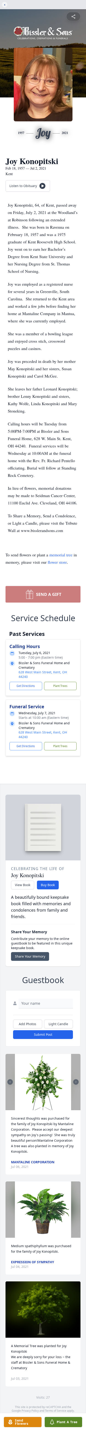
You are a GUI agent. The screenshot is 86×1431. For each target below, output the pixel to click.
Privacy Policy (30, 1411)
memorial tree (60, 555)
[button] (43, 1082)
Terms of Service (55, 1411)
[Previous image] (10, 1082)
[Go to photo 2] (44, 1107)
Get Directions (26, 686)
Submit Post (43, 1034)
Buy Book (48, 885)
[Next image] (76, 1082)
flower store (57, 562)
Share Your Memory (30, 956)
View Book (22, 885)
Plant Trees (60, 686)
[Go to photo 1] (42, 1107)
